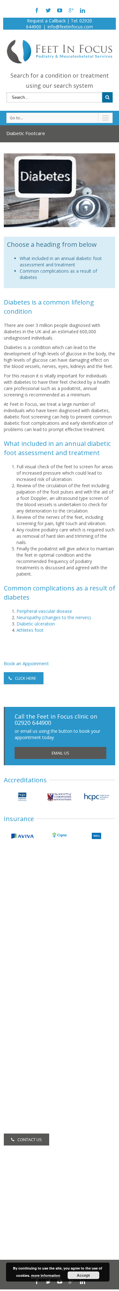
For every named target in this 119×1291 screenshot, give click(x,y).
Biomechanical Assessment (32, 1023)
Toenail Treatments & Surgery (35, 1032)
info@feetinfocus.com (70, 27)
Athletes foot (30, 630)
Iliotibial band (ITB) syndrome (34, 978)
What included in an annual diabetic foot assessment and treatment (61, 261)
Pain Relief (14, 1100)
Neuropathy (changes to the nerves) (54, 617)
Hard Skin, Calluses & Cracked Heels (41, 893)
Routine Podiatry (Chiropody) (33, 1015)
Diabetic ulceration (36, 624)
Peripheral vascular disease (44, 611)
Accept (83, 1275)
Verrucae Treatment (24, 1040)
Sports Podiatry (20, 1083)
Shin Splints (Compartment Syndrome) (43, 952)
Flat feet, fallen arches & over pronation (45, 961)
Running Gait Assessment (30, 1066)
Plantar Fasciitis (20, 927)
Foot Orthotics (19, 1049)
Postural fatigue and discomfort (36, 986)
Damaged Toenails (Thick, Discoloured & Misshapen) (58, 918)
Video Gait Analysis (23, 1091)
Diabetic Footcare (22, 1074)
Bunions (12, 969)
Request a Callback (46, 21)
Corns (10, 901)
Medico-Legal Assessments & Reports (43, 1108)
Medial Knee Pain (21, 944)
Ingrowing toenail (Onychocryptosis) (41, 910)
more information (45, 1275)
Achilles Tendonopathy (27, 935)
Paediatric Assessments (28, 1057)
